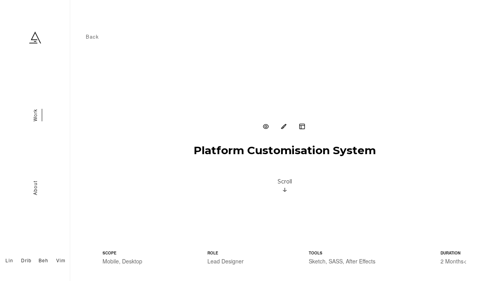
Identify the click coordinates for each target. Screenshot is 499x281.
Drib (26, 260)
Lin (9, 260)
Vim (60, 260)
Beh (43, 260)
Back (92, 36)
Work (35, 115)
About (35, 188)
